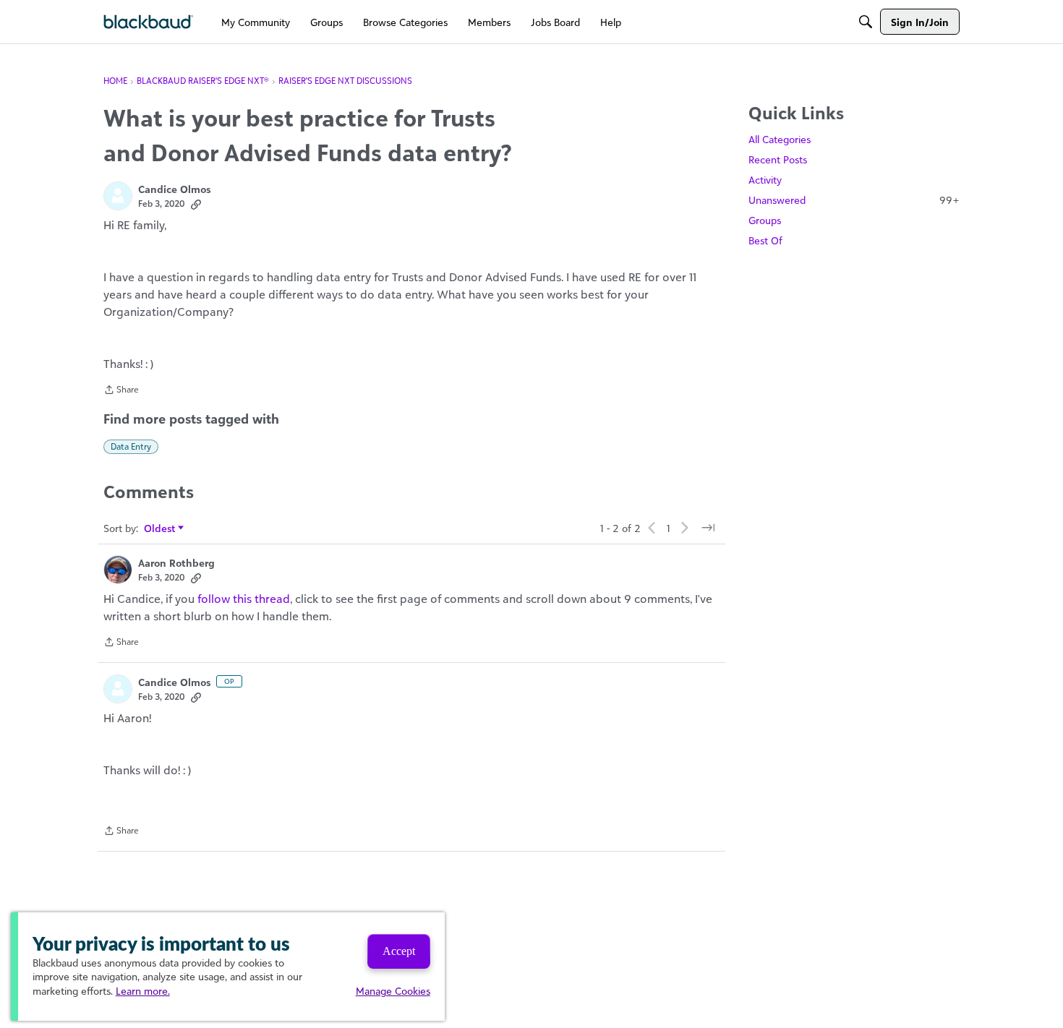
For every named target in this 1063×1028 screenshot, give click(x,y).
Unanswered (854, 200)
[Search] (866, 22)
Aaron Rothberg (176, 563)
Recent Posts (777, 159)
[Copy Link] (196, 203)
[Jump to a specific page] (708, 527)
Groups (764, 220)
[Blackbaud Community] (148, 22)
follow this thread (243, 598)
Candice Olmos (174, 189)
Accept (399, 951)
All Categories (779, 139)
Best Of (765, 240)
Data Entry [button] (131, 446)
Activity (765, 180)
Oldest (160, 529)
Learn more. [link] (143, 991)
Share (121, 391)
